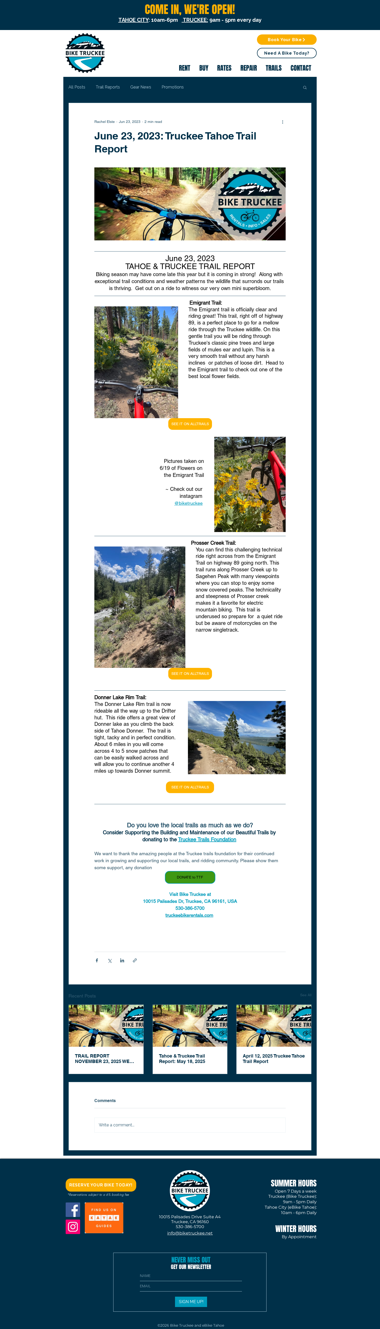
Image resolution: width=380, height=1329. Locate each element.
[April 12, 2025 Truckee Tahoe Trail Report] (274, 1026)
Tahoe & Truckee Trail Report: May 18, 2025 (182, 1058)
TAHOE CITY (133, 20)
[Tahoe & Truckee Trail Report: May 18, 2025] (190, 1026)
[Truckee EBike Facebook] (73, 1209)
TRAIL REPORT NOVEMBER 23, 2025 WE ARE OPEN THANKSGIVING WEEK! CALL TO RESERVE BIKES (105, 1058)
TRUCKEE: (195, 20)
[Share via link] (134, 960)
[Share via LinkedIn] (122, 960)
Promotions (173, 87)
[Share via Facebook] (96, 960)
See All (305, 995)
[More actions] (282, 122)
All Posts (77, 87)
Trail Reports (108, 87)
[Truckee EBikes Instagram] (73, 1227)
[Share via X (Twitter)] (109, 960)
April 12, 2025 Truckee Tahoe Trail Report (274, 1058)
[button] (287, 53)
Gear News (140, 87)
